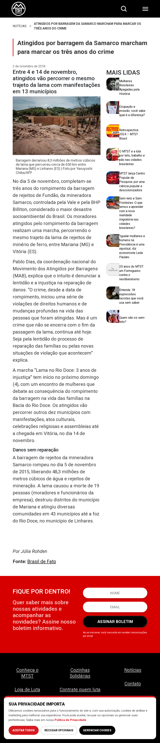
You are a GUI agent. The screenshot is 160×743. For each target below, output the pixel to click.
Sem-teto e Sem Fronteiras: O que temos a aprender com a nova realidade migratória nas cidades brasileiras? (131, 213)
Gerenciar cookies (97, 730)
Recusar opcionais (58, 730)
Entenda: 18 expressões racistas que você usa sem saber (131, 296)
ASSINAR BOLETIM (115, 621)
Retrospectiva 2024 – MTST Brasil (128, 134)
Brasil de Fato (41, 561)
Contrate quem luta (80, 689)
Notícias (132, 670)
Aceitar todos (23, 730)
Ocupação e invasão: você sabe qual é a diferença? (132, 111)
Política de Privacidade (70, 720)
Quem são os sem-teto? (132, 320)
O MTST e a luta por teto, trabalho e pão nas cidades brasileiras (132, 157)
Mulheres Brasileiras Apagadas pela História (129, 87)
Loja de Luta (27, 689)
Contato (132, 683)
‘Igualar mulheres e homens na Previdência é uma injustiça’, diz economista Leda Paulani (132, 246)
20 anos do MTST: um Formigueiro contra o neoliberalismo (131, 273)
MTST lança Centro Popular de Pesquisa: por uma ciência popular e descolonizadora (132, 182)
